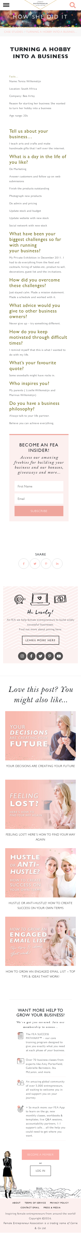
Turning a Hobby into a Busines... (51, 31)
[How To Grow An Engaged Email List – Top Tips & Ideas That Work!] (40, 941)
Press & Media (52, 1207)
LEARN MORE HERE (41, 640)
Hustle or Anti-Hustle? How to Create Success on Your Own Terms (40, 905)
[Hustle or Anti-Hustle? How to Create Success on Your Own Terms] (40, 872)
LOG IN (40, 1170)
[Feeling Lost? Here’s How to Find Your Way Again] (40, 804)
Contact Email (30, 1207)
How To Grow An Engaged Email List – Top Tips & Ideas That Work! (40, 974)
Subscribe (39, 511)
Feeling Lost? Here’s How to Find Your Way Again (40, 837)
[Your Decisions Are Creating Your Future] (40, 735)
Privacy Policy (59, 1202)
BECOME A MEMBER (40, 1154)
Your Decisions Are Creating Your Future (40, 766)
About (16, 1202)
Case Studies (13, 31)
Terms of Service (35, 1202)
